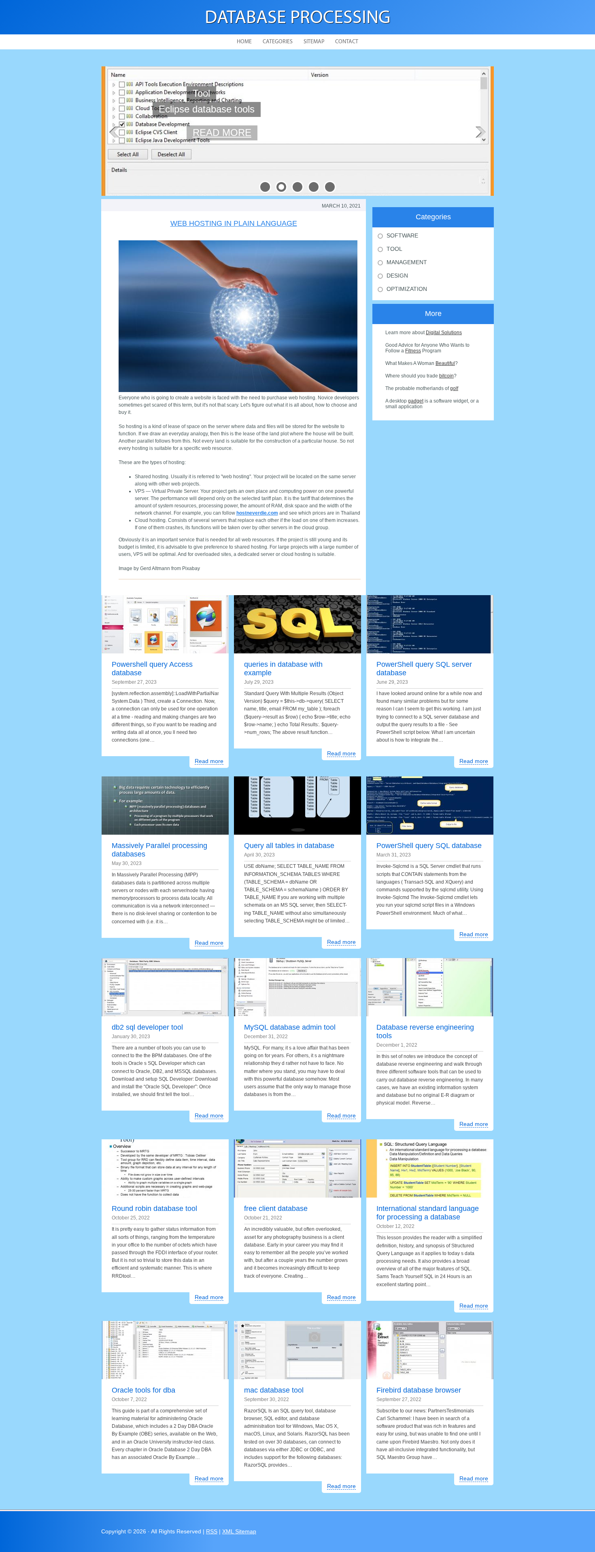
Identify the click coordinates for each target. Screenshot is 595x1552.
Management (407, 262)
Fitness (413, 351)
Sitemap (314, 42)
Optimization (407, 289)
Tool (394, 249)
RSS (211, 1531)
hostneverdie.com (257, 513)
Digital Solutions (444, 332)
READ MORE (222, 124)
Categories (278, 42)
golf (454, 388)
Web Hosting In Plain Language (233, 223)
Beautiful (445, 363)
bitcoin (446, 376)
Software (402, 235)
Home (244, 42)
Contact (346, 42)
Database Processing (298, 18)
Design (397, 275)
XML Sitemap (239, 1531)
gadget (415, 401)
